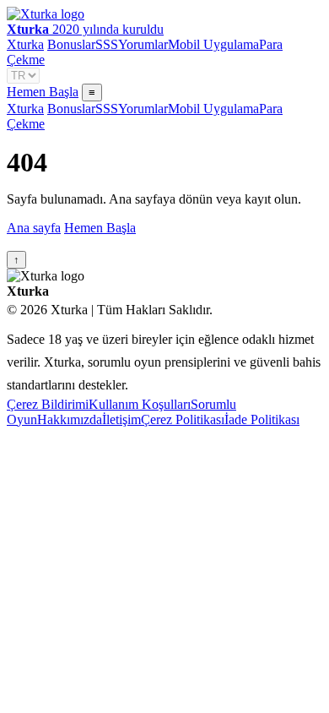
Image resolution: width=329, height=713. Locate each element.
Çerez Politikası (182, 419)
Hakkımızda (69, 419)
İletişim (121, 419)
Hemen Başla (42, 91)
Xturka (25, 44)
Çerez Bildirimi (48, 404)
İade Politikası (261, 419)
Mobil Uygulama (213, 44)
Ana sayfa (34, 227)
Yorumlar (143, 44)
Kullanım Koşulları (140, 404)
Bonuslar (71, 44)
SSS (106, 44)
